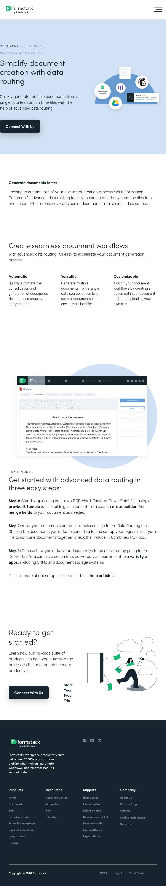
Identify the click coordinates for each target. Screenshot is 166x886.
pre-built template (27, 506)
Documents (10, 46)
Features (33, 46)
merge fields (20, 512)
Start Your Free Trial (68, 692)
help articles (102, 575)
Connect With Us (20, 126)
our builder (126, 506)
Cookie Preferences (132, 817)
